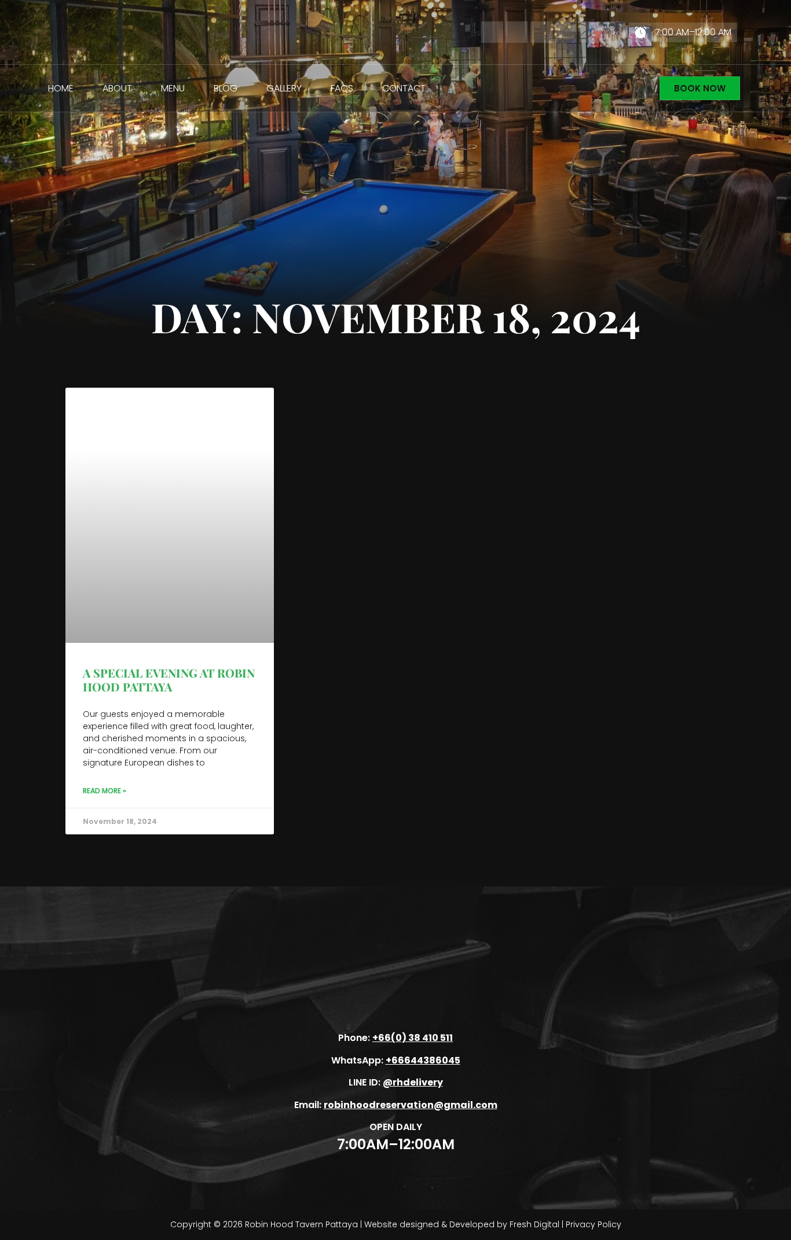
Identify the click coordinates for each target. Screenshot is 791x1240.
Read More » (104, 791)
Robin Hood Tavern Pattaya (301, 1224)
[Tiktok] (591, 32)
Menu (173, 88)
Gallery (284, 88)
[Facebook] (492, 32)
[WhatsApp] (541, 32)
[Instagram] (566, 32)
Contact (404, 88)
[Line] (517, 32)
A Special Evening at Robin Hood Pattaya (169, 679)
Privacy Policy (593, 1224)
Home (61, 88)
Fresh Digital (534, 1224)
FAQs (342, 88)
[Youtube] (616, 32)
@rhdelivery (413, 1082)
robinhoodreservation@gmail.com (410, 1105)
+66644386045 (423, 1060)
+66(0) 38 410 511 (412, 1037)
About (117, 88)
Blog (225, 88)
